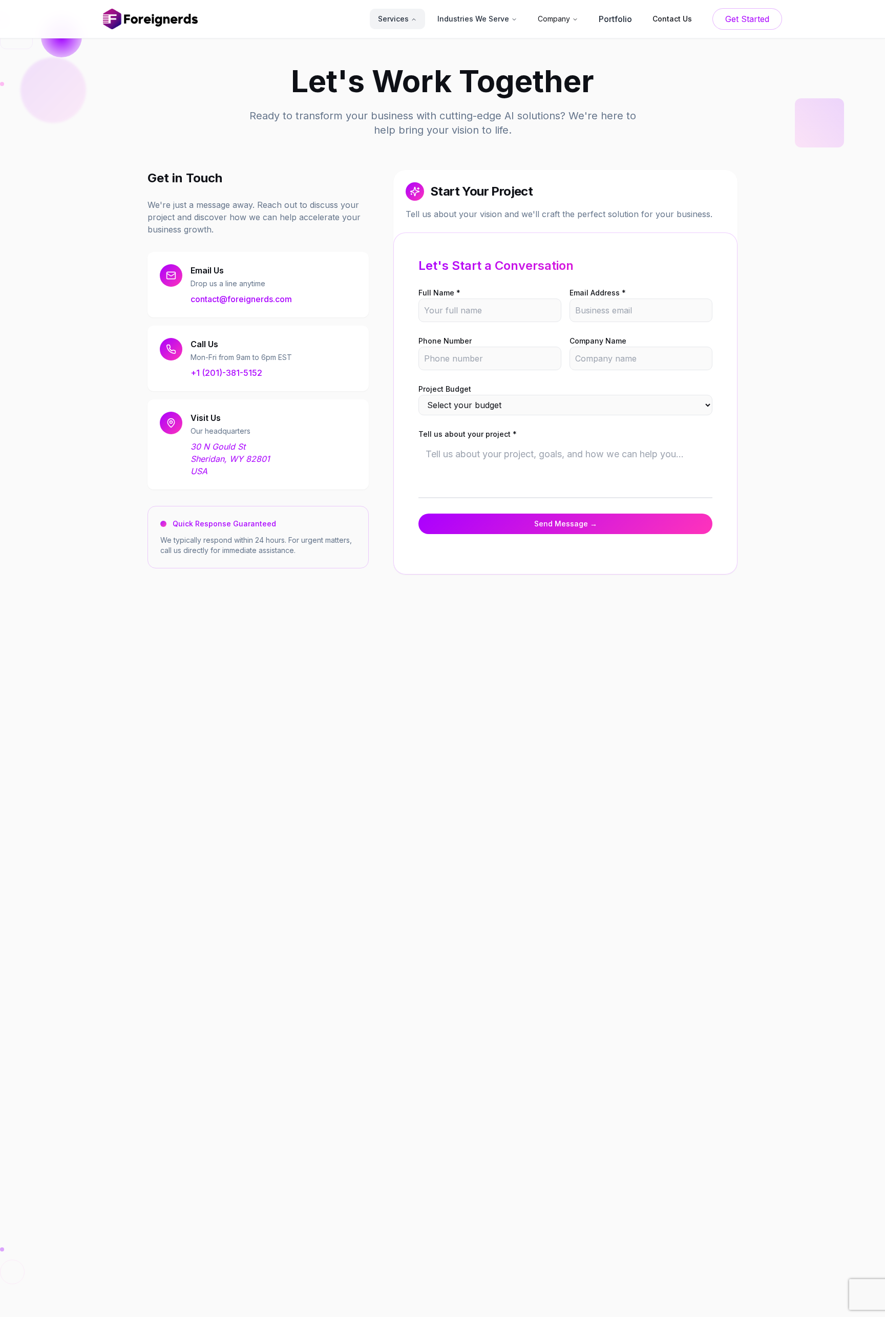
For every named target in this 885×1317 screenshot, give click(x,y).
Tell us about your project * (467, 434)
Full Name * (439, 292)
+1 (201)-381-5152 (226, 373)
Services (393, 18)
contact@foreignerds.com (241, 299)
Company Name (598, 340)
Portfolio (615, 19)
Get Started (747, 19)
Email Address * (598, 292)
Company (554, 18)
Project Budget (444, 389)
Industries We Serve (473, 18)
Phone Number (445, 340)
